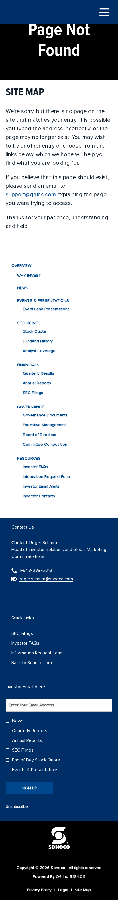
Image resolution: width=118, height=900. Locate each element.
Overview (21, 265)
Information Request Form (46, 476)
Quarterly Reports (29, 731)
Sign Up (29, 787)
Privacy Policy (39, 890)
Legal (63, 890)
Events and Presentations (46, 309)
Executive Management (44, 424)
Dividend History (38, 341)
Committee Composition (45, 444)
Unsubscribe (17, 806)
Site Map (83, 890)
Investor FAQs (35, 466)
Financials (28, 364)
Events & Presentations (43, 300)
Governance (30, 406)
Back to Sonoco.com (39, 663)
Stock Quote (34, 331)
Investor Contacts (39, 496)
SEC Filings (33, 392)
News (22, 288)
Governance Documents (45, 415)
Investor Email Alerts (41, 486)
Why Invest (29, 275)
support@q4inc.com (31, 194)
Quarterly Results (38, 373)
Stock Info (29, 323)
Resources (29, 458)
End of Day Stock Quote (36, 760)
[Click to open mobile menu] (104, 12)
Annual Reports (37, 383)
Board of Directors (39, 434)
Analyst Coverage (39, 350)
